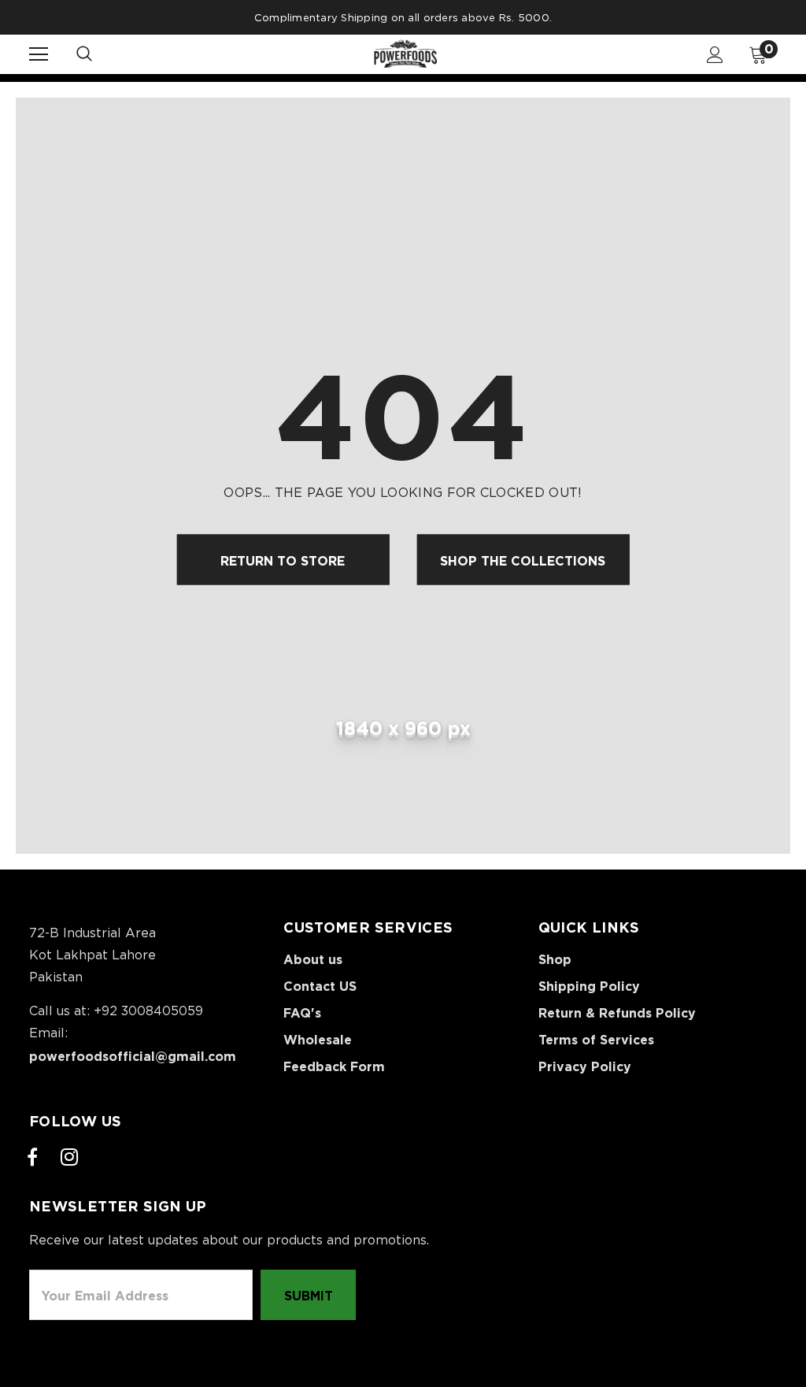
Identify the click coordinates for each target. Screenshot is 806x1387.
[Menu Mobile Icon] (38, 54)
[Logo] (405, 53)
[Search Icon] (100, 54)
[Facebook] (32, 1157)
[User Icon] (715, 54)
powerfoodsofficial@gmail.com (132, 1056)
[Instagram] (69, 1157)
